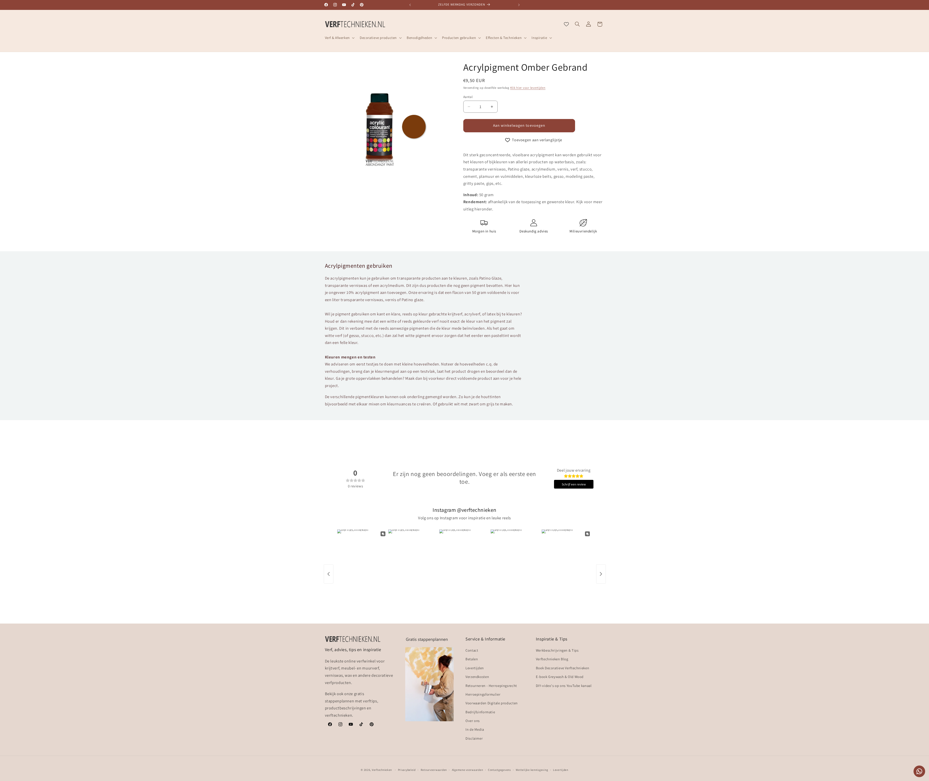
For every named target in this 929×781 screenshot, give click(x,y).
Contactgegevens (499, 770)
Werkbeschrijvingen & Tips (557, 650)
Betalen (471, 659)
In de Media (474, 729)
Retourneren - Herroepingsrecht (491, 685)
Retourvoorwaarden (434, 770)
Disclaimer (474, 738)
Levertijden (474, 668)
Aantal (468, 97)
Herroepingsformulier (483, 694)
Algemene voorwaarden (467, 770)
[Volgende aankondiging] (519, 5)
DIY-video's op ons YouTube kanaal (564, 685)
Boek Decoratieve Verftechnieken (562, 668)
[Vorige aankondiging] (410, 5)
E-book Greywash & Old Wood (560, 676)
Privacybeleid (407, 770)
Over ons (472, 720)
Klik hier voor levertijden (528, 88)
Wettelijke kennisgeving (532, 770)
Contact (471, 650)
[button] (339, 37)
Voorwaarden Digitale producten (491, 703)
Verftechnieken (382, 769)
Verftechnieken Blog (552, 659)
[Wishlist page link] (566, 24)
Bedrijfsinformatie (480, 712)
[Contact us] (919, 771)
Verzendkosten (477, 676)
